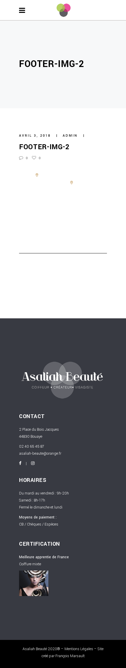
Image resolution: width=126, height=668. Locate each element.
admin (71, 135)
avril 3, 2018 (35, 135)
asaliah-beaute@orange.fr (40, 453)
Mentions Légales (78, 649)
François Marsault (70, 656)
